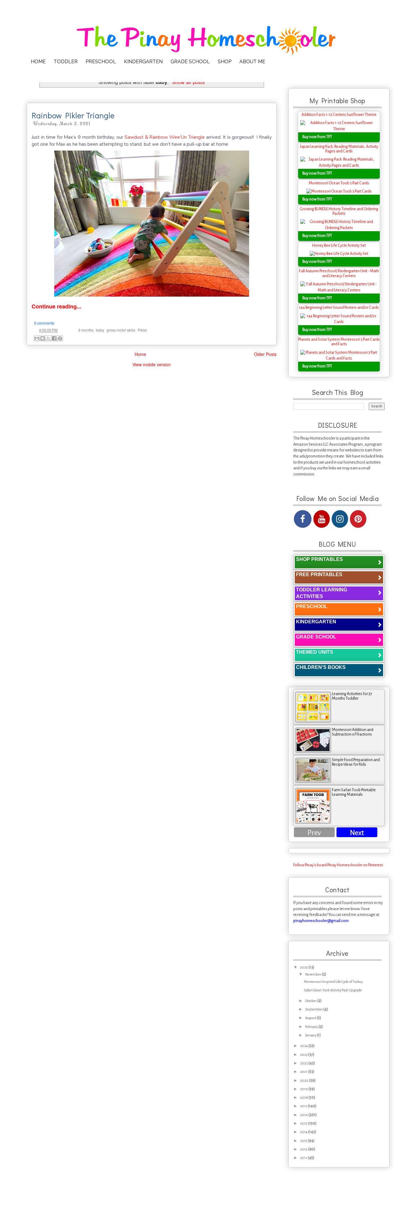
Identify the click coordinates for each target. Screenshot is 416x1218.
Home (140, 354)
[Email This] (37, 338)
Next (357, 833)
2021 (304, 1072)
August (311, 1018)
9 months (85, 329)
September (314, 1009)
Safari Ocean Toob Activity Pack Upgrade (333, 990)
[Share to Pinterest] (60, 338)
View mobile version (151, 364)
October (311, 1001)
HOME (38, 61)
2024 (304, 1046)
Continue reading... (56, 306)
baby (100, 329)
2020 (304, 1081)
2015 (304, 1124)
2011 (304, 1158)
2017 (304, 1106)
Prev (314, 833)
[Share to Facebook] (54, 338)
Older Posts (265, 354)
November (313, 974)
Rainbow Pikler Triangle (73, 115)
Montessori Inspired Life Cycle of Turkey (333, 982)
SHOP (224, 61)
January (311, 1035)
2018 (304, 1098)
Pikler (142, 329)
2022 (304, 1063)
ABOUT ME (252, 61)
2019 (304, 1089)
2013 (304, 1141)
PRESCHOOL (101, 61)
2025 (304, 967)
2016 (304, 1115)
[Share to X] (48, 338)
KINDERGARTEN (143, 61)
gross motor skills (121, 329)
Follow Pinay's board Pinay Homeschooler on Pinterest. (338, 865)
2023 (304, 1055)
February (312, 1027)
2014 (304, 1132)
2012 (304, 1149)
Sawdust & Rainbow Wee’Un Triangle (165, 137)
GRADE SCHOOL (190, 61)
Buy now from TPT (317, 137)
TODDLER (66, 61)
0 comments (44, 322)
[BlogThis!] (43, 338)
